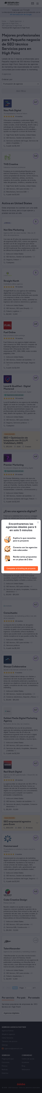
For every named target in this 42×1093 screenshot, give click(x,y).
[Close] (38, 522)
